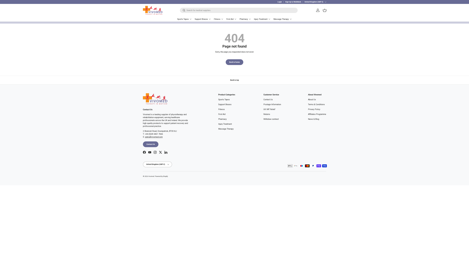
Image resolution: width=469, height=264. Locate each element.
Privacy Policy (314, 109)
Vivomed (151, 176)
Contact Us (150, 144)
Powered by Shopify (161, 176)
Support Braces (201, 19)
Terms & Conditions (316, 104)
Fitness (217, 19)
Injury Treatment (260, 19)
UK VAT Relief (269, 109)
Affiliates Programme (317, 114)
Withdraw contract (271, 119)
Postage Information (272, 104)
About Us (312, 99)
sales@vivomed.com (154, 137)
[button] (324, 10)
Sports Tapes (183, 19)
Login (279, 2)
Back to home (234, 62)
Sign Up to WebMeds (293, 2)
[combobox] (239, 10)
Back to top (234, 80)
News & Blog (313, 119)
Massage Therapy (281, 19)
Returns (266, 114)
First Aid (230, 19)
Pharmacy (244, 19)
